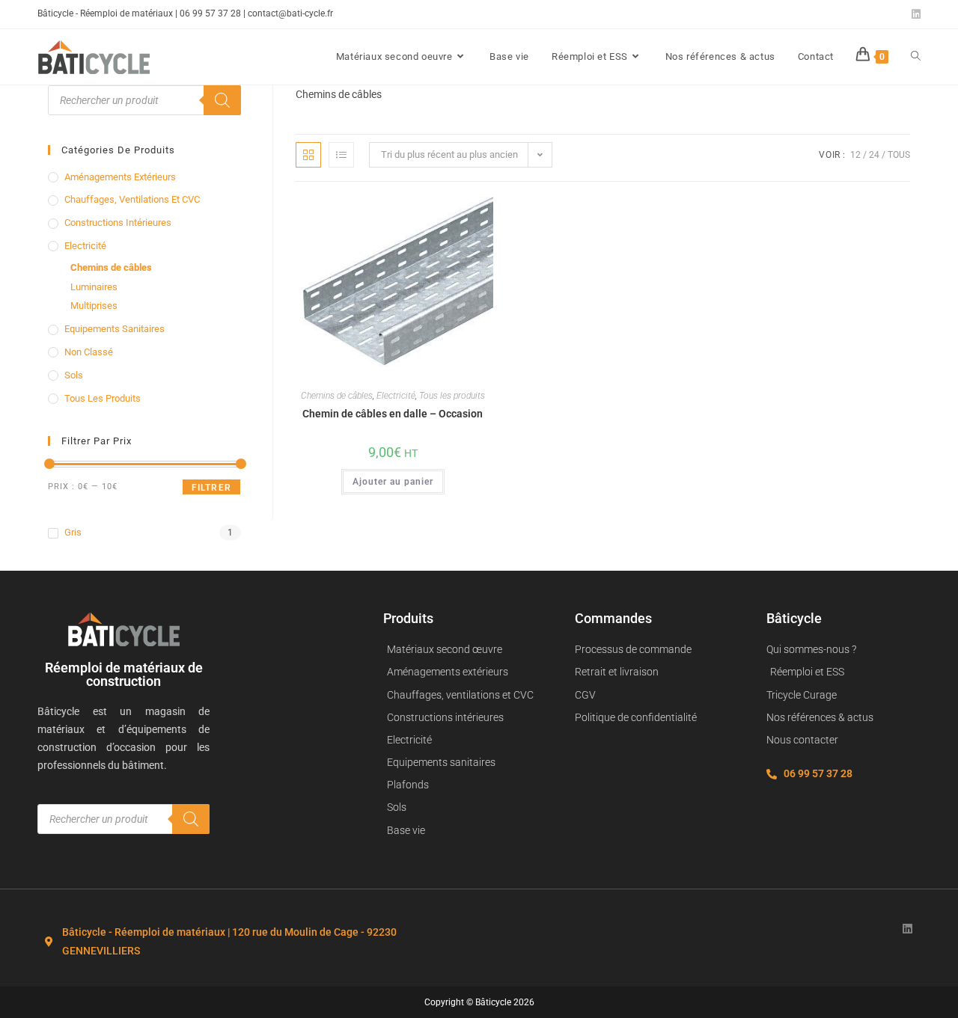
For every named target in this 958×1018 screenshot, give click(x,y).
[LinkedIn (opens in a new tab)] (914, 14)
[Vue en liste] (341, 155)
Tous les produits (452, 395)
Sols (73, 375)
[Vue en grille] (308, 155)
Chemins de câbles (337, 395)
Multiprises (94, 305)
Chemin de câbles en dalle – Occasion (392, 414)
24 (874, 155)
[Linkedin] (907, 928)
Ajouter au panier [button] (393, 481)
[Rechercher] (222, 100)
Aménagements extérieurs (120, 177)
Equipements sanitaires (114, 328)
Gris (73, 532)
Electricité (395, 395)
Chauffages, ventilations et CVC (132, 199)
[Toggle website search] (916, 57)
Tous (899, 155)
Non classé (88, 352)
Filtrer (211, 487)
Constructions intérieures (117, 222)
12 (855, 155)
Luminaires (94, 286)
